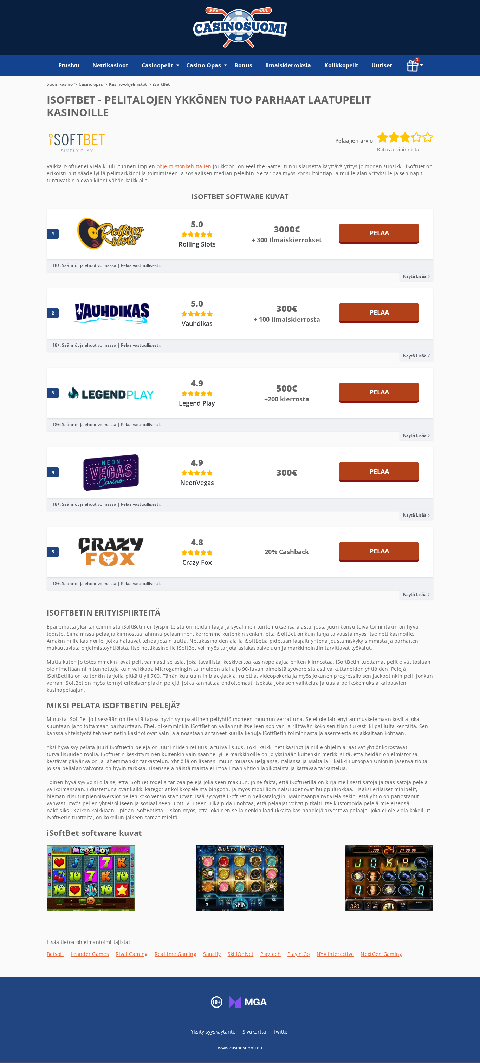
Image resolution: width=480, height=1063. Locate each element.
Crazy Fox (197, 562)
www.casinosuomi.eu (240, 1047)
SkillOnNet (241, 954)
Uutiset (381, 65)
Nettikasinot (110, 65)
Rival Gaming (132, 954)
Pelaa (379, 233)
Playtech (270, 954)
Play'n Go (298, 954)
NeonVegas (197, 482)
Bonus (243, 65)
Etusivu (68, 65)
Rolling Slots (197, 244)
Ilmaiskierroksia (288, 65)
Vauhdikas (197, 323)
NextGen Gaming (381, 954)
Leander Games (90, 954)
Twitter (281, 1031)
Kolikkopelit (341, 65)
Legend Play (197, 403)
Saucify (212, 954)
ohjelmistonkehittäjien (184, 166)
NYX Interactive (335, 954)
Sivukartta (254, 1031)
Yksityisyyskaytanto (214, 1031)
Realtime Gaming (175, 954)
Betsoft (55, 954)
